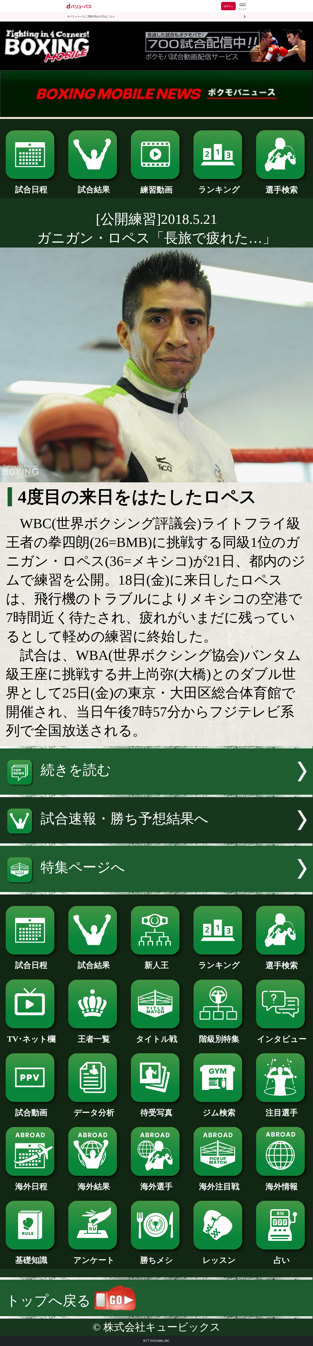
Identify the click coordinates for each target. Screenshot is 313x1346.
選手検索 (282, 189)
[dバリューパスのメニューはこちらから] (242, 7)
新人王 (157, 965)
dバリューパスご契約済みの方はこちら (91, 16)
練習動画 (156, 189)
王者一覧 (94, 1038)
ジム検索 (219, 1112)
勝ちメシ (156, 1260)
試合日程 (31, 189)
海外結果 (94, 1186)
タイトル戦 (156, 1038)
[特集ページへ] (156, 887)
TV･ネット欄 (31, 1038)
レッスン (219, 1260)
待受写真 (156, 1112)
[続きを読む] (156, 790)
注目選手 (282, 1112)
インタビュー (282, 1038)
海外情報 (282, 1186)
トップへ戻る (50, 1300)
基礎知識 (31, 1260)
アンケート (94, 1260)
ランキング (219, 189)
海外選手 (156, 1186)
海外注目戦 (219, 1186)
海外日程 (31, 1186)
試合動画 (31, 1112)
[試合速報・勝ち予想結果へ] (156, 838)
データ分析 (94, 1112)
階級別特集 (219, 1038)
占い (282, 1260)
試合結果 (94, 189)
